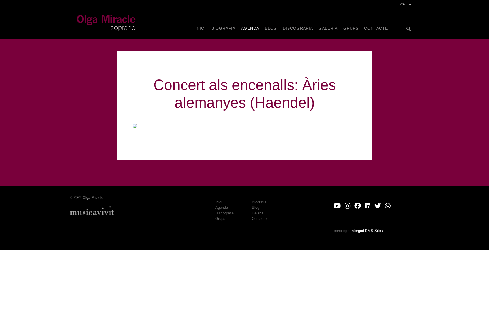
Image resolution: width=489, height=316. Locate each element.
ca (402, 4)
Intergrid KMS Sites (367, 231)
